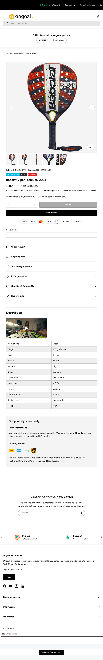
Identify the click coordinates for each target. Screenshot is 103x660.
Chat (9, 577)
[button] (98, 17)
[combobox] (51, 23)
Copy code (60, 40)
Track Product (51, 212)
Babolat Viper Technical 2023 (25, 54)
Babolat (9, 170)
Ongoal (11, 628)
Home (9, 54)
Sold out (68, 204)
